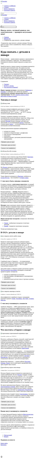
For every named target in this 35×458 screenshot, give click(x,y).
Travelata (3, 91)
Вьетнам (20, 176)
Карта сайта (4, 443)
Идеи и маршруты (9, 9)
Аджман (31, 298)
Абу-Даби (25, 298)
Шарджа (3, 300)
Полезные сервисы (9, 10)
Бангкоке (30, 157)
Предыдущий (8, 435)
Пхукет (21, 122)
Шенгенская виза (28, 414)
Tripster (6, 223)
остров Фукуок (5, 177)
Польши (3, 363)
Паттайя (8, 121)
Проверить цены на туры (7, 142)
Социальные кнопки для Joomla (5, 432)
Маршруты (7, 38)
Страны (6, 7)
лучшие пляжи (24, 177)
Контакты (3, 445)
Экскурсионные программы (9, 270)
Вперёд (6, 436)
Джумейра (19, 298)
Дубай (13, 298)
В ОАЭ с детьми (9, 85)
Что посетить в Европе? (11, 87)
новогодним (25, 348)
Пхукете (5, 167)
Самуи (11, 124)
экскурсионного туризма (8, 386)
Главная (6, 37)
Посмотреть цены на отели (8, 145)
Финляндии (4, 357)
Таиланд (6, 84)
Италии (19, 374)
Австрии (26, 355)
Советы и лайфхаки (10, 5)
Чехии (8, 363)
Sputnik (6, 226)
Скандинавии (24, 394)
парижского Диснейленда (25, 389)
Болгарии (27, 361)
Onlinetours (28, 90)
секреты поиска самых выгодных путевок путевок (15, 95)
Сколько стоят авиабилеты (8, 148)
